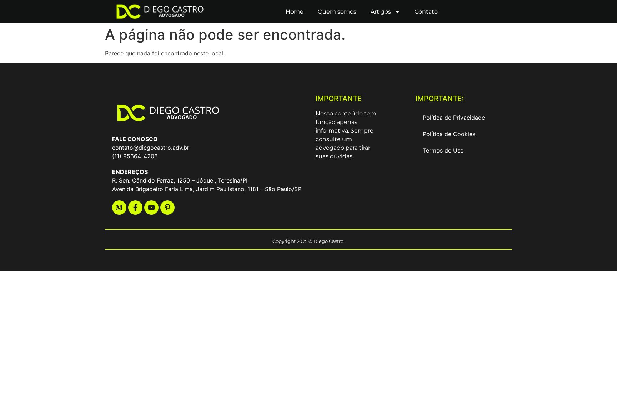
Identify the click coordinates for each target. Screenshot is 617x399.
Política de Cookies (449, 134)
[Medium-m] (119, 207)
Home (295, 11)
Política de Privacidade (454, 117)
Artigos (381, 11)
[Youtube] (151, 207)
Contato (426, 11)
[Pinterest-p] (167, 207)
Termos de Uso (443, 150)
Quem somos (337, 11)
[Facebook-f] (135, 207)
